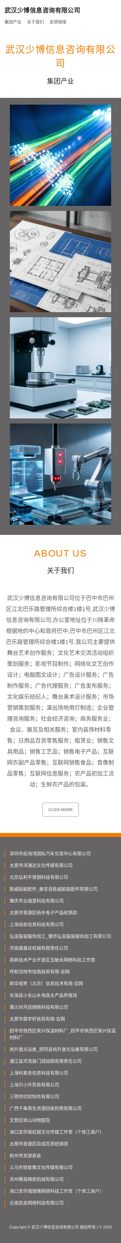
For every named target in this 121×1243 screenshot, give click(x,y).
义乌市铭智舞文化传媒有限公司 (41, 1167)
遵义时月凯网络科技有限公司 (39, 1007)
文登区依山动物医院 (30, 1120)
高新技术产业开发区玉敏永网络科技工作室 (52, 960)
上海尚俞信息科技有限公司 (37, 924)
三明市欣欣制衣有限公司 (34, 1096)
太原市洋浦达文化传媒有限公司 (41, 865)
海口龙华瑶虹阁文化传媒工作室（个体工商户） (57, 1132)
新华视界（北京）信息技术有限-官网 (46, 983)
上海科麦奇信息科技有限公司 (39, 1073)
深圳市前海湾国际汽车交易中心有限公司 (50, 853)
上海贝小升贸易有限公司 (34, 1084)
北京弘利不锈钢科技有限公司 (39, 877)
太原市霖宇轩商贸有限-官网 (37, 1019)
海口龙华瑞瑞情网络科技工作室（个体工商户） (57, 1191)
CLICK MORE (60, 809)
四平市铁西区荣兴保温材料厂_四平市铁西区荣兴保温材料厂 (63, 1034)
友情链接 (58, 21)
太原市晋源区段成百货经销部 (39, 1143)
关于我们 (35, 21)
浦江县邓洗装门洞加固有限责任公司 (46, 1061)
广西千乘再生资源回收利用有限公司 (46, 1108)
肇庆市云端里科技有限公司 (37, 901)
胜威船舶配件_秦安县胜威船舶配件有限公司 (54, 889)
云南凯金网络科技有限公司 (37, 1203)
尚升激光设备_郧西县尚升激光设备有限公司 (54, 1049)
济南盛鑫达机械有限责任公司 (39, 948)
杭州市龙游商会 (25, 1155)
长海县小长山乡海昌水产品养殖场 (43, 995)
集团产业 (13, 21)
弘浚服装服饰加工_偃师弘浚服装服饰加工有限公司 (60, 936)
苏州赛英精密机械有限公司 (37, 1179)
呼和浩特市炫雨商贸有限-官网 (40, 971)
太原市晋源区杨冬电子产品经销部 (43, 912)
